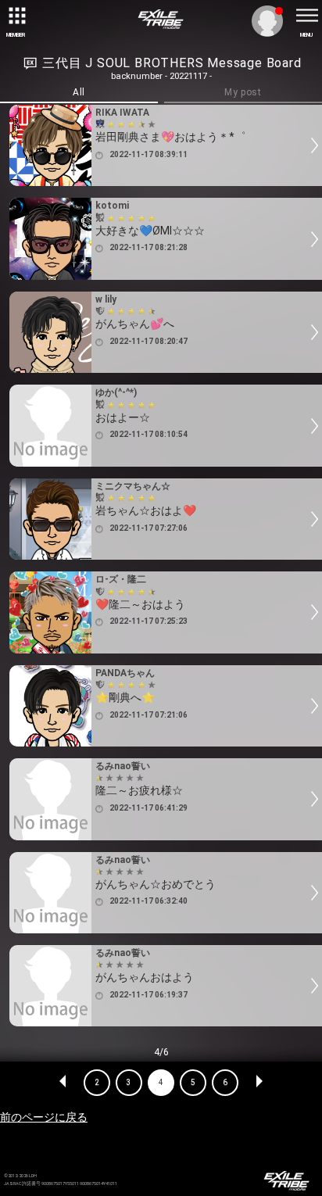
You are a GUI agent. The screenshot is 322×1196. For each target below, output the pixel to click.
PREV (63, 1082)
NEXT (259, 1082)
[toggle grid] (15, 15)
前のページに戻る (44, 1117)
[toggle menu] (306, 15)
